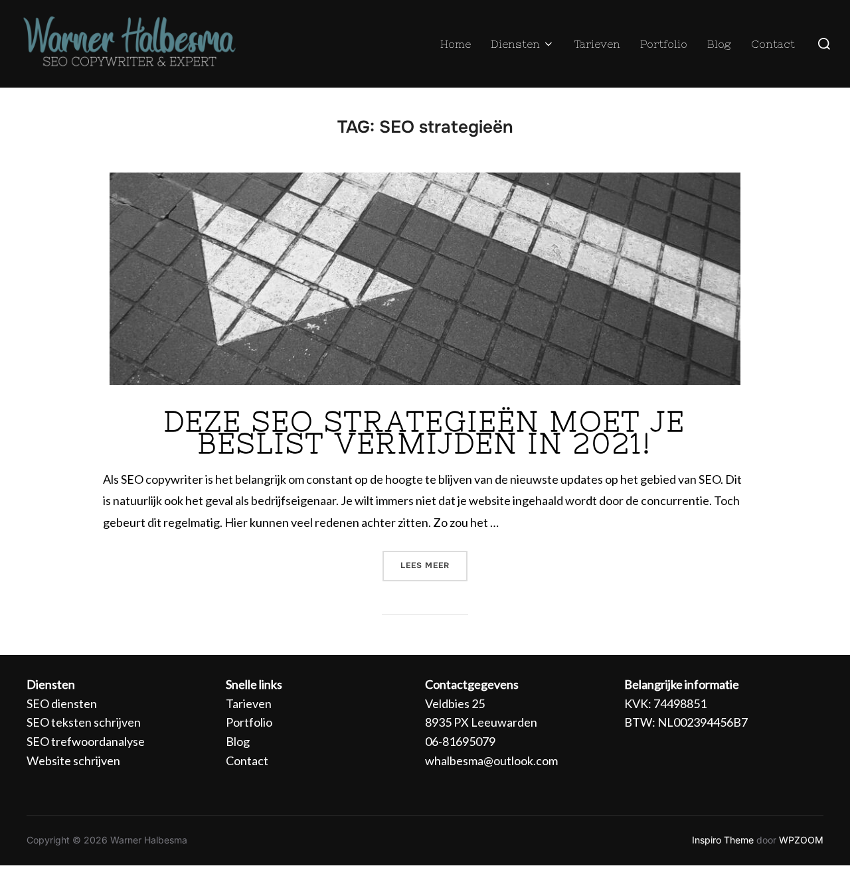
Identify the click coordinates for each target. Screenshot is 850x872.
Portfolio (663, 44)
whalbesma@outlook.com (491, 760)
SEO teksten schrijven (84, 722)
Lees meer (434, 561)
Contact (773, 44)
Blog (719, 44)
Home (455, 44)
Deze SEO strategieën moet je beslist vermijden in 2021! (424, 432)
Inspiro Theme (723, 839)
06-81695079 (460, 741)
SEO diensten (62, 703)
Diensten (515, 44)
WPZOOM (801, 839)
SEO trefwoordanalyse (86, 741)
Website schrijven (73, 760)
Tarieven (597, 44)
